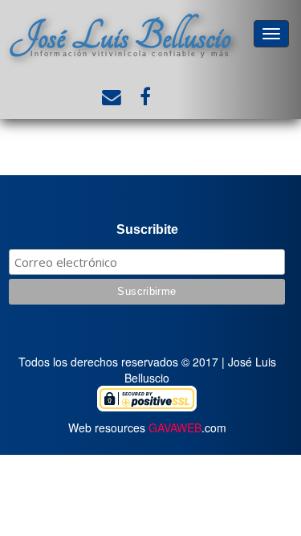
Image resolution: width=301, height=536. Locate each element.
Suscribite (147, 229)
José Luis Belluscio (120, 36)
